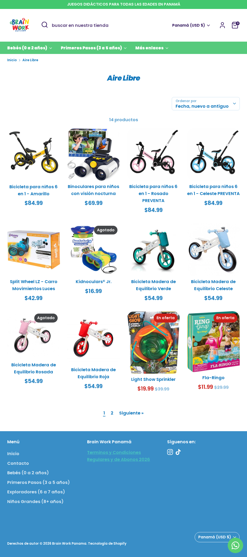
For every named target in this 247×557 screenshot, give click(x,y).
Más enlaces (149, 48)
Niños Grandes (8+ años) (35, 501)
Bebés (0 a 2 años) (27, 48)
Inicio (12, 60)
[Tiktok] (178, 452)
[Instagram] (170, 452)
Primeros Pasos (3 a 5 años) (92, 48)
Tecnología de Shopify (107, 543)
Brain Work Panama (69, 543)
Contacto (18, 463)
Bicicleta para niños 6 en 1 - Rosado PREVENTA (153, 193)
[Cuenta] (222, 25)
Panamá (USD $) (188, 25)
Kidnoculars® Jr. (93, 281)
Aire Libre (30, 60)
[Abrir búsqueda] (44, 25)
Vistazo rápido (33, 173)
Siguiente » (131, 413)
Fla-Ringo (213, 378)
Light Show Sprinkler (153, 379)
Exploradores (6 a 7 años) (36, 492)
